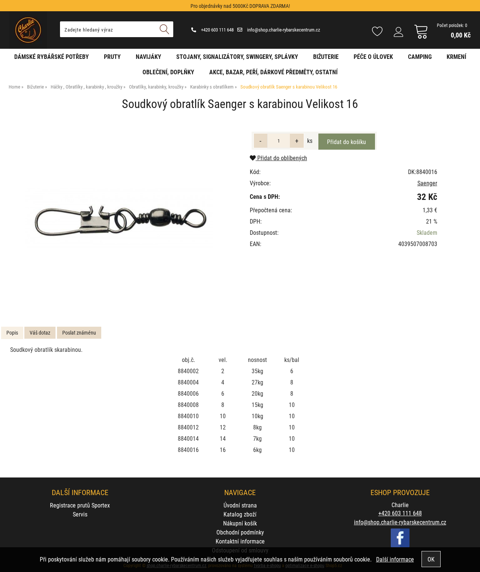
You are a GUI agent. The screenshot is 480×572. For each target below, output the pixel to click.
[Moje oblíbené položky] (377, 32)
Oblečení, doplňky (168, 72)
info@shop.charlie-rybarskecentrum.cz (283, 29)
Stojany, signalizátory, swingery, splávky (237, 56)
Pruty (112, 56)
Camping (420, 56)
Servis (80, 514)
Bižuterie (326, 56)
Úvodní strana (240, 505)
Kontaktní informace (240, 541)
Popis (12, 332)
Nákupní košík (240, 523)
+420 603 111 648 (217, 29)
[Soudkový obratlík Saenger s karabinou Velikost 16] (119, 218)
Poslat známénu (79, 332)
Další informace (395, 559)
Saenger (427, 183)
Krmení (456, 56)
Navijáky (148, 56)
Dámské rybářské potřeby (51, 56)
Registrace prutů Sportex (80, 505)
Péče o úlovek (373, 56)
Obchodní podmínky (240, 532)
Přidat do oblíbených (281, 158)
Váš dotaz (40, 332)
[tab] (12, 333)
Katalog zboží (240, 514)
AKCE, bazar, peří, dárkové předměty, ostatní (273, 72)
